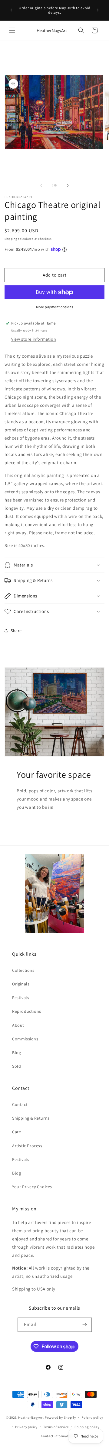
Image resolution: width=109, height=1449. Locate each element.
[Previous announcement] (11, 10)
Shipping (11, 239)
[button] (12, 30)
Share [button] (16, 630)
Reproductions (26, 1011)
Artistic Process (27, 1145)
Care (16, 1131)
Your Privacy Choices (32, 1186)
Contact (20, 1104)
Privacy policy (26, 1427)
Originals (20, 984)
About (18, 1025)
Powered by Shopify (60, 1417)
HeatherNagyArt (31, 1417)
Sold (16, 1066)
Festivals (20, 997)
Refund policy (92, 1417)
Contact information (57, 1436)
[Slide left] (41, 185)
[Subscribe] (84, 1325)
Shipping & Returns (31, 1118)
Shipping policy (87, 1427)
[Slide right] (67, 185)
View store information (33, 339)
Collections (23, 970)
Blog (16, 1052)
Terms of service (56, 1427)
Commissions (25, 1039)
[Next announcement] (97, 10)
